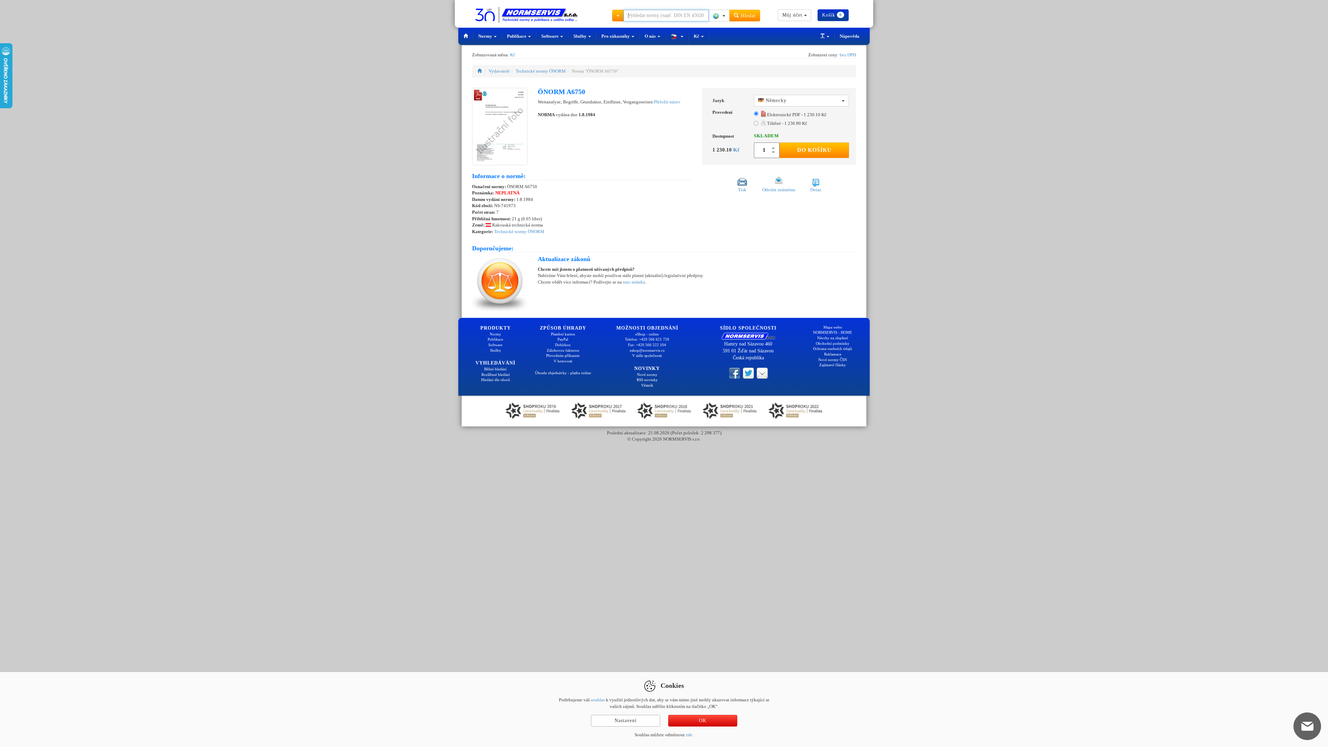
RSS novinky (647, 380)
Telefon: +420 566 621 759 (647, 339)
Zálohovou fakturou (563, 350)
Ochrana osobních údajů (832, 349)
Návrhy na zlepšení (832, 338)
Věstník (647, 385)
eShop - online (647, 334)
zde (689, 734)
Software (550, 36)
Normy (485, 36)
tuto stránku (634, 282)
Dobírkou (563, 345)
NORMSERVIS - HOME (832, 332)
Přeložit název (667, 101)
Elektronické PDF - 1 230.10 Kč (796, 114)
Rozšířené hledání (495, 374)
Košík (832, 15)
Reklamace (832, 354)
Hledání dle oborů (495, 380)
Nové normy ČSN (832, 360)
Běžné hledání (495, 369)
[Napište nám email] (762, 373)
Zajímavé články (832, 365)
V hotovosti (563, 361)
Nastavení (626, 720)
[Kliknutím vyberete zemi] (719, 15)
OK (703, 720)
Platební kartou (563, 334)
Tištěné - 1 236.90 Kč (786, 123)
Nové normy (647, 374)
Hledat (747, 15)
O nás (651, 36)
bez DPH (848, 54)
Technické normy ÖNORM (541, 71)
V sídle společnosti (647, 355)
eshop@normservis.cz (647, 350)
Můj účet (793, 15)
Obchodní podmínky (832, 343)
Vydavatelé (499, 71)
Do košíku (814, 150)
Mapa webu (832, 327)
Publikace (517, 36)
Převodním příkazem (563, 355)
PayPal (562, 339)
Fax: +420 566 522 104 (647, 345)
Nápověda (849, 36)
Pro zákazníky (616, 36)
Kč (697, 36)
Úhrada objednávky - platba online (563, 373)
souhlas (598, 699)
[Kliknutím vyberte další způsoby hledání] (618, 15)
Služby (580, 36)
